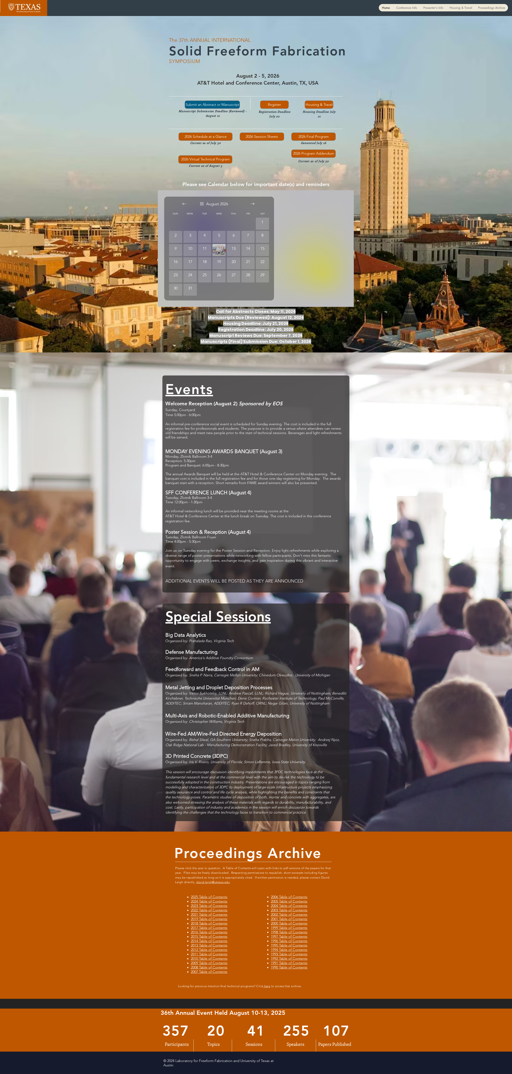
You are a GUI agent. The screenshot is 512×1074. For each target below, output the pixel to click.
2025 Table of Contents (209, 897)
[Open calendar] (201, 203)
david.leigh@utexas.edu (213, 882)
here (266, 986)
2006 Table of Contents (289, 897)
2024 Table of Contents (209, 901)
